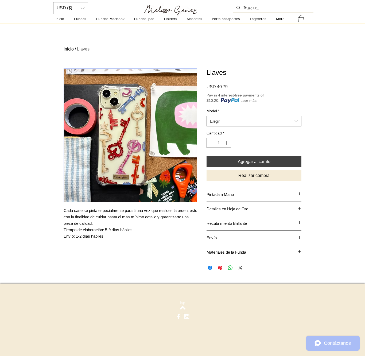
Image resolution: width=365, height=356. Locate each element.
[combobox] (254, 121)
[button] (301, 19)
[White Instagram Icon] (186, 316)
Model (213, 111)
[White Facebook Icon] (178, 316)
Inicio (69, 49)
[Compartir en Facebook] (210, 268)
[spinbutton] (219, 143)
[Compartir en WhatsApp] (230, 268)
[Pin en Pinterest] (220, 268)
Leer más (248, 100)
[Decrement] (210, 143)
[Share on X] (240, 268)
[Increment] (227, 143)
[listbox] (70, 8)
